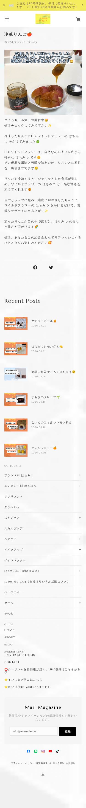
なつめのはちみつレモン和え (51, 422)
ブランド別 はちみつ (19, 475)
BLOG (8, 644)
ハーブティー (13, 592)
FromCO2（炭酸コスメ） (22, 570)
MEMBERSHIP (14, 651)
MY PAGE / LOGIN (21, 655)
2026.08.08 (39, 452)
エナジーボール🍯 (44, 321)
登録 (68, 731)
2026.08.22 (38, 325)
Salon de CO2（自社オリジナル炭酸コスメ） (37, 581)
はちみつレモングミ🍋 (47, 346)
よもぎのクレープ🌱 (45, 397)
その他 (9, 613)
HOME (9, 630)
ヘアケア (10, 539)
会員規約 (70, 763)
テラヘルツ (12, 507)
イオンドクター (15, 560)
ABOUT (9, 637)
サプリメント (13, 496)
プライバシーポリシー (23, 763)
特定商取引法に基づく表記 (50, 763)
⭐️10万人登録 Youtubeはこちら (27, 687)
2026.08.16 (38, 401)
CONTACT (12, 662)
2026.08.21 (38, 351)
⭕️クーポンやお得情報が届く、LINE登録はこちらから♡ (42, 671)
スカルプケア (13, 528)
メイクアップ (13, 549)
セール (9, 602)
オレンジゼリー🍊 (44, 448)
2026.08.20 (39, 376)
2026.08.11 (38, 427)
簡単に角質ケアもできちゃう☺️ (53, 371)
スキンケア (12, 517)
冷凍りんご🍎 (18, 34)
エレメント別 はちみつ (20, 485)
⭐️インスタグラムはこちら (23, 679)
